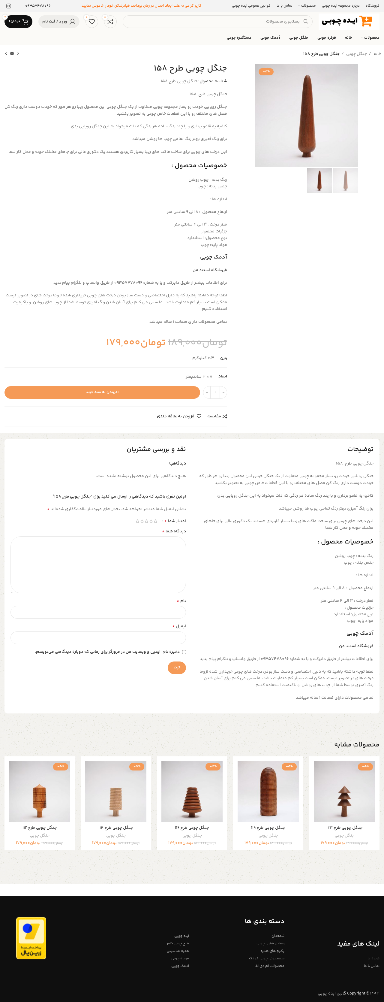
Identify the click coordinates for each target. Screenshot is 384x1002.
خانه (377, 54)
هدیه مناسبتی (178, 951)
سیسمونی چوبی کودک (266, 958)
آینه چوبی (181, 936)
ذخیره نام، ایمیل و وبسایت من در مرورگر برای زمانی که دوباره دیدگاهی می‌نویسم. (107, 652)
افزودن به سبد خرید (102, 392)
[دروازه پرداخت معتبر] (31, 938)
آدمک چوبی (213, 257)
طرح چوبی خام (178, 943)
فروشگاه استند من (210, 270)
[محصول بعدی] (6, 54)
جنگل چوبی (356, 54)
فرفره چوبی (180, 958)
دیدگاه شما (174, 531)
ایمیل (179, 626)
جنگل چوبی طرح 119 (268, 828)
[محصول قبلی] (18, 54)
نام (181, 601)
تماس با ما (372, 966)
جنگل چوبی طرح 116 (192, 828)
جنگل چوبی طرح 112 (39, 828)
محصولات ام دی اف (269, 966)
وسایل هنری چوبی (270, 943)
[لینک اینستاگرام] (8, 6)
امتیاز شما (175, 521)
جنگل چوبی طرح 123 (344, 828)
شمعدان (278, 936)
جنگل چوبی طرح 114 (115, 828)
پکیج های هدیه (272, 951)
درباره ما (374, 958)
